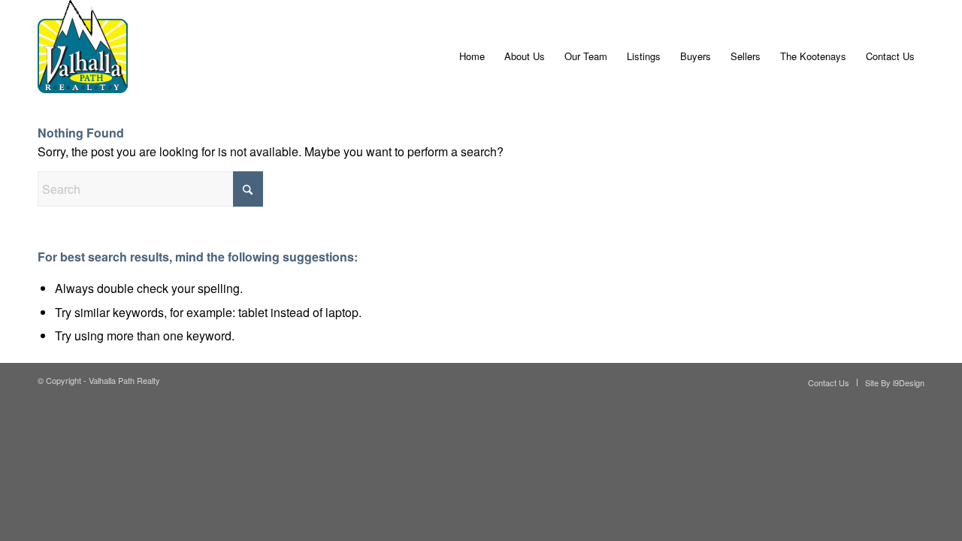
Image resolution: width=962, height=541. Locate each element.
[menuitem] (472, 56)
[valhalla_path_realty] (83, 56)
